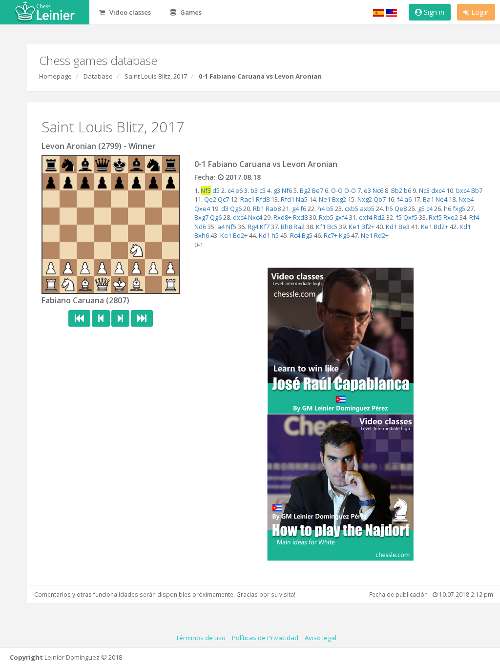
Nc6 (378, 190)
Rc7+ (330, 235)
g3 (276, 190)
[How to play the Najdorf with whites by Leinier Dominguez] (340, 486)
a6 (408, 199)
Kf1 (321, 226)
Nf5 (231, 226)
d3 (225, 208)
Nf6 (287, 190)
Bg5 (307, 235)
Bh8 (286, 226)
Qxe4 (202, 208)
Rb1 (258, 208)
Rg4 (253, 226)
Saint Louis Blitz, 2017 (156, 76)
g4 (295, 208)
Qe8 (401, 208)
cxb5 (351, 208)
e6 (239, 190)
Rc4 (295, 235)
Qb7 (380, 199)
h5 (389, 208)
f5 (399, 217)
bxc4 (463, 190)
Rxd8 (300, 217)
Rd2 (379, 217)
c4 (231, 190)
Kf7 (265, 226)
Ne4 (441, 199)
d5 (216, 190)
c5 (262, 190)
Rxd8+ (282, 217)
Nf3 (206, 190)
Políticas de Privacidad (265, 637)
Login (479, 12)
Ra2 (299, 226)
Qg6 (236, 208)
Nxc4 (255, 217)
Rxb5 (326, 217)
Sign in (433, 12)
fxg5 (459, 208)
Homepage (55, 76)
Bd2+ (441, 226)
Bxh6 (201, 235)
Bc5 (332, 226)
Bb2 (396, 190)
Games (190, 12)
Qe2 (210, 199)
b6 (407, 190)
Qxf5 (410, 217)
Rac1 (247, 199)
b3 (254, 190)
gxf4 (341, 217)
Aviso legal (320, 637)
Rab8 (273, 208)
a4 (221, 226)
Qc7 (223, 199)
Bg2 (305, 190)
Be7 (317, 190)
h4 (321, 208)
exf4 (365, 217)
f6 (303, 208)
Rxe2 (450, 217)
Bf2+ (368, 226)
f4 (400, 199)
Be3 (404, 226)
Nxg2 (364, 199)
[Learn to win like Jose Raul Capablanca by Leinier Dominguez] (340, 339)
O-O (337, 190)
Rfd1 (287, 199)
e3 (367, 190)
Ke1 (354, 226)
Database (98, 76)
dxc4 (438, 190)
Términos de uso (201, 637)
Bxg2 (339, 199)
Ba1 (428, 199)
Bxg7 (201, 217)
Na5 (302, 199)
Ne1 (325, 199)
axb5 (367, 208)
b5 (329, 208)
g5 (421, 208)
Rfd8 (263, 199)
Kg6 (344, 235)
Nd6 (200, 226)
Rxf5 (435, 217)
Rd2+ (381, 235)
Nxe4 (466, 199)
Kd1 (391, 226)
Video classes (129, 12)
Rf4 (474, 217)
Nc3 (424, 190)
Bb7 (476, 190)
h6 (447, 208)
